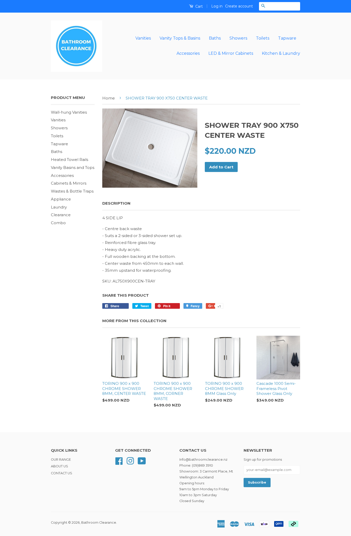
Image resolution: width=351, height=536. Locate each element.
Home (108, 98)
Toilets (262, 38)
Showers (238, 38)
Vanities (143, 38)
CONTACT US (61, 473)
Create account (239, 6)
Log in (217, 6)
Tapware (287, 38)
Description (116, 203)
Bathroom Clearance (98, 522)
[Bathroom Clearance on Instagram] (130, 460)
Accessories (188, 53)
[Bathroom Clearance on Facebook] (119, 460)
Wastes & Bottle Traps (72, 191)
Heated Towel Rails (69, 159)
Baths (215, 38)
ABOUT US (59, 466)
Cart (198, 6)
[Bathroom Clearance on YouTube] (142, 460)
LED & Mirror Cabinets (230, 53)
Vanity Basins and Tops (72, 167)
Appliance (61, 199)
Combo (58, 222)
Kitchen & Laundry (281, 53)
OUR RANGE (61, 459)
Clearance (61, 214)
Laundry (59, 207)
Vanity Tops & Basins (180, 38)
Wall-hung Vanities (69, 112)
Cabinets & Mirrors (68, 183)
